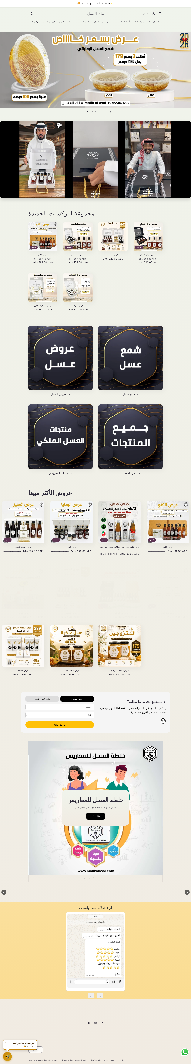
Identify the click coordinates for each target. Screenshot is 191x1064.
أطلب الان (95, 816)
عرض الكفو (43, 254)
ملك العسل (47, 1060)
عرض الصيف (113, 254)
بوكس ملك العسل (78, 254)
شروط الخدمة (121, 1060)
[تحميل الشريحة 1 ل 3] (87, 111)
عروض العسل (59, 394)
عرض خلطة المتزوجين (119, 670)
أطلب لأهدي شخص (42, 699)
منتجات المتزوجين (59, 473)
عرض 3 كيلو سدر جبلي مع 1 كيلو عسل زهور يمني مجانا (120, 548)
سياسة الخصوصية (81, 1060)
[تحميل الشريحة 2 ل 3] (92, 111)
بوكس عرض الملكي (148, 254)
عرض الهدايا (71, 547)
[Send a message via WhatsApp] (185, 1052)
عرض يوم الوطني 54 (119, 613)
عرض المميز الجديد (23, 547)
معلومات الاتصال (96, 1060)
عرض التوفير (23, 613)
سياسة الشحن (109, 1060)
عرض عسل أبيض (168, 613)
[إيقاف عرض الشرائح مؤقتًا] (111, 111)
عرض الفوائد (78, 305)
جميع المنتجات (129, 473)
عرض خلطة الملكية (71, 670)
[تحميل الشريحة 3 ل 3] (96, 111)
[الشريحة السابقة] (80, 111)
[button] (31, 13)
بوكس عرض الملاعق (42, 305)
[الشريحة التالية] (103, 111)
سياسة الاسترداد (67, 1060)
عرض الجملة (23, 670)
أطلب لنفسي (77, 699)
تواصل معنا (59, 724)
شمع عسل (129, 394)
